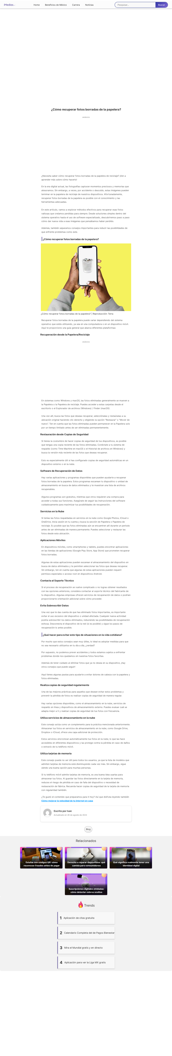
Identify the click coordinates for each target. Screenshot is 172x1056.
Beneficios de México (56, 4)
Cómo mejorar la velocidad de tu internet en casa (67, 800)
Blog (88, 829)
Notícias (89, 4)
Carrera (76, 4)
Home (37, 4)
